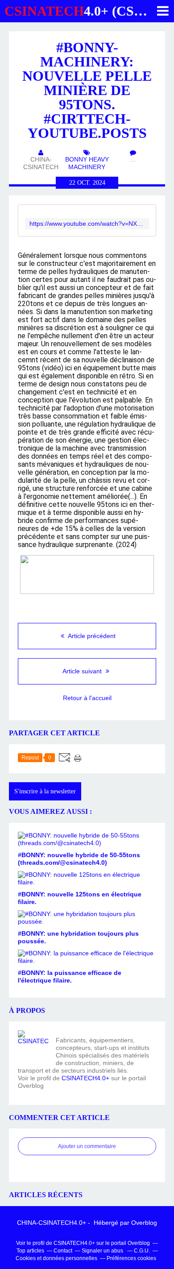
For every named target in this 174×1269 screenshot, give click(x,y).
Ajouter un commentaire (87, 1146)
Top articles (30, 1251)
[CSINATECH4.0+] (33, 1046)
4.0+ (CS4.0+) (83, 11)
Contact (63, 1251)
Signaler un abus (103, 1251)
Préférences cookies (131, 1258)
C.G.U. (142, 1251)
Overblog (144, 1222)
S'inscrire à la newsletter (45, 791)
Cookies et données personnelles (56, 1258)
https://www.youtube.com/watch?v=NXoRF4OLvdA (87, 223)
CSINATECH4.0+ (85, 1078)
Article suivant (83, 671)
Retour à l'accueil (87, 697)
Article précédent (91, 635)
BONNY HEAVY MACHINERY (87, 163)
